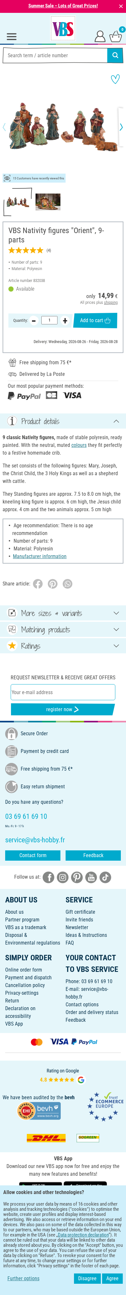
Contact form (33, 855)
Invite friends (79, 920)
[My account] (100, 36)
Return (12, 1001)
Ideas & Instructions (86, 935)
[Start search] (115, 55)
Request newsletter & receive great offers (63, 678)
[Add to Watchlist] (115, 79)
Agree (112, 1278)
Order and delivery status (92, 1012)
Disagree (87, 1278)
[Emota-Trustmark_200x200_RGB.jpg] (105, 1106)
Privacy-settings (21, 993)
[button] (10, 127)
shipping (111, 302)
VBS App (14, 1024)
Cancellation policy (25, 985)
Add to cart (91, 320)
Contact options (82, 1004)
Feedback (93, 855)
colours (79, 445)
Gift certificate (80, 912)
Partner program (22, 920)
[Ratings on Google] (63, 1076)
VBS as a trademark (25, 927)
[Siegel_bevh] (39, 1110)
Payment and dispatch (28, 977)
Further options (23, 1278)
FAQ (70, 943)
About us (14, 912)
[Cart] (115, 36)
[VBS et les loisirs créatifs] (63, 28)
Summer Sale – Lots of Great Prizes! (63, 6)
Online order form (23, 970)
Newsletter (77, 927)
